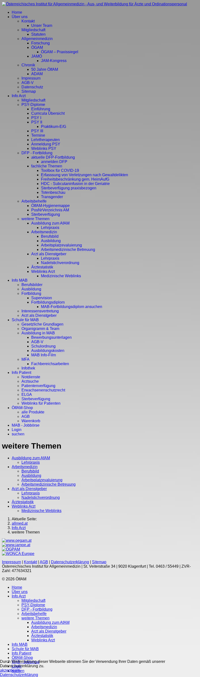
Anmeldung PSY (45, 144)
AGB (25, 416)
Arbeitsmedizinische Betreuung (68, 249)
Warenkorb (30, 421)
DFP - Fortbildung (36, 153)
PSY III (37, 131)
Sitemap (28, 91)
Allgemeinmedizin (37, 39)
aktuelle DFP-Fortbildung (53, 157)
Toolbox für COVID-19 (60, 170)
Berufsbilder (31, 285)
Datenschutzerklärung (70, 562)
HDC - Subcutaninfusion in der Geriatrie (75, 184)
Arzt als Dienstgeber (48, 254)
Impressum (30, 78)
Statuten (38, 34)
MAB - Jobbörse (26, 425)
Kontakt (28, 21)
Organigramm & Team (40, 329)
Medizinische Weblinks (61, 276)
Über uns (20, 17)
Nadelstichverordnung (60, 263)
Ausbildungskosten (47, 351)
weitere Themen (35, 219)
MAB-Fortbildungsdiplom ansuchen (71, 307)
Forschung (40, 43)
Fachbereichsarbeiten (50, 364)
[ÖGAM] (16, 540)
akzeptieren (10, 670)
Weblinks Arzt (43, 271)
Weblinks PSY (43, 148)
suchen (18, 434)
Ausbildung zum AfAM (50, 223)
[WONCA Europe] (18, 554)
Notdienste (30, 377)
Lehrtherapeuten (45, 140)
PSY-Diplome (33, 105)
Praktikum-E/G (53, 126)
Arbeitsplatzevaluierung (61, 245)
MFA (25, 359)
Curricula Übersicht (48, 113)
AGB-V (27, 83)
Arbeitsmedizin (44, 232)
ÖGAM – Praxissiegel (59, 52)
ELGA (26, 394)
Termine (38, 135)
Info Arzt (19, 96)
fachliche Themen (46, 166)
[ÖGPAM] (11, 549)
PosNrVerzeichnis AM (50, 210)
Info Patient (21, 372)
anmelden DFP (54, 162)
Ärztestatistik (42, 267)
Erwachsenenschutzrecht (43, 390)
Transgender (52, 197)
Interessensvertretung (40, 311)
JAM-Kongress (54, 61)
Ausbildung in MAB (38, 333)
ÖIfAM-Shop (22, 408)
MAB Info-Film (43, 355)
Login (16, 430)
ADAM (37, 74)
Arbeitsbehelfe (34, 201)
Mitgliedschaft (33, 30)
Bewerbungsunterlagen (51, 337)
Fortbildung (31, 293)
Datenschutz (32, 87)
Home (17, 12)
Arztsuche (30, 381)
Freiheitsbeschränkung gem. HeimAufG (75, 179)
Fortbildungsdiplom (48, 302)
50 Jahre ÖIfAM (44, 69)
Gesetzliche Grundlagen (42, 324)
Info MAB (20, 280)
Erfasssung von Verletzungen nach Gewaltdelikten (84, 175)
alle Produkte (32, 412)
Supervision (41, 298)
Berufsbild (50, 236)
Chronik (28, 65)
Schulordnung (43, 346)
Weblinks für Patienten (40, 403)
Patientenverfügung (38, 386)
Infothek (28, 368)
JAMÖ (36, 56)
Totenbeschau (53, 192)
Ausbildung (51, 241)
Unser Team (41, 25)
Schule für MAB (25, 320)
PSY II (36, 122)
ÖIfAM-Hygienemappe (50, 206)
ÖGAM (37, 47)
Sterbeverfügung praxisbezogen (68, 188)
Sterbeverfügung (45, 214)
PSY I (36, 118)
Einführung (40, 109)
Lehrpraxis (50, 228)
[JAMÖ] (16, 545)
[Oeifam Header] (94, 4)
